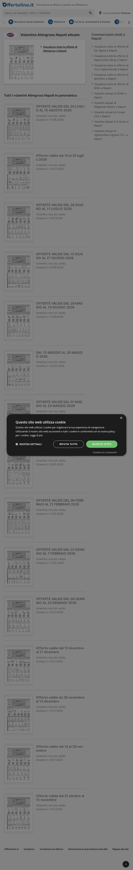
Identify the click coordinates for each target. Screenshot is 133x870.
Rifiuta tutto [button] (69, 444)
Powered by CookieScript (105, 452)
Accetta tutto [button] (101, 444)
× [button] (121, 418)
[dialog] (66, 435)
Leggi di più (36, 435)
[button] (29, 444)
